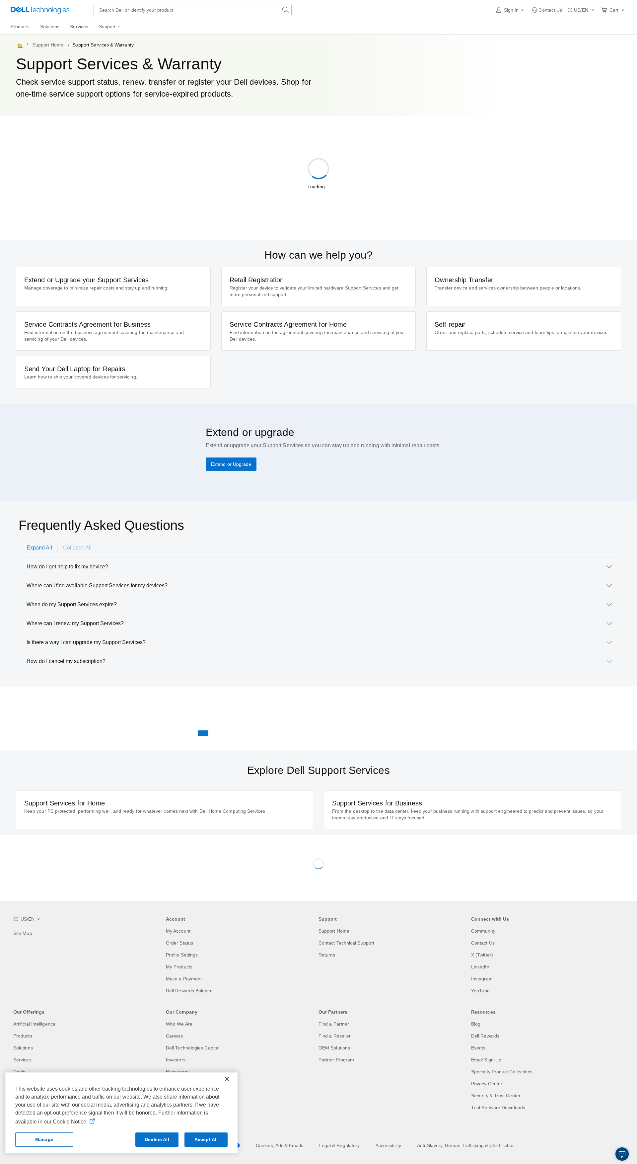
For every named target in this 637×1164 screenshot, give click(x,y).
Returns (326, 954)
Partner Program (336, 1059)
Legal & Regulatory (339, 1145)
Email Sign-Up (486, 1059)
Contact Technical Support (346, 943)
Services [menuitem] (79, 26)
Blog (475, 1024)
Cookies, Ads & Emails (279, 1145)
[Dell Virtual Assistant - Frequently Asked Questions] (622, 1154)
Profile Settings (182, 954)
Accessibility (388, 1145)
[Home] (19, 45)
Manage (44, 1139)
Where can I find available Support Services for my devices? (97, 585)
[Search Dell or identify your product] (286, 10)
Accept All (206, 1139)
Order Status (179, 943)
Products (22, 1036)
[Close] (227, 1079)
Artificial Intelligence (34, 1024)
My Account (178, 931)
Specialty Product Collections (501, 1071)
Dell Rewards (485, 1036)
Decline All (157, 1139)
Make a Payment (184, 978)
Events (478, 1047)
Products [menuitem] (20, 26)
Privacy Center (486, 1083)
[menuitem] (110, 27)
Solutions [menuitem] (50, 26)
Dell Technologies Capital (192, 1047)
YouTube (480, 990)
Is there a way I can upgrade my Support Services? (86, 642)
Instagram (482, 978)
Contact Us (483, 943)
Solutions (23, 1047)
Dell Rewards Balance (189, 990)
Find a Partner (333, 1024)
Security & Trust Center (496, 1095)
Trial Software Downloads (498, 1107)
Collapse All (77, 547)
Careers (174, 1036)
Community (483, 931)
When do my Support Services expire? (72, 604)
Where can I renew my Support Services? (75, 623)
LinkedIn (480, 966)
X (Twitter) (482, 954)
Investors (175, 1059)
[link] (547, 10)
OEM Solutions (334, 1047)
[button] (511, 10)
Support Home (48, 44)
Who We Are (179, 1024)
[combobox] (193, 10)
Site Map (22, 933)
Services (22, 1059)
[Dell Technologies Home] (40, 10)
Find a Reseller (334, 1036)
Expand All (39, 547)
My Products (179, 966)
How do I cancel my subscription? (66, 661)
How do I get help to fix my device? (67, 566)
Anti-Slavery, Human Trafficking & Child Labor (465, 1145)
